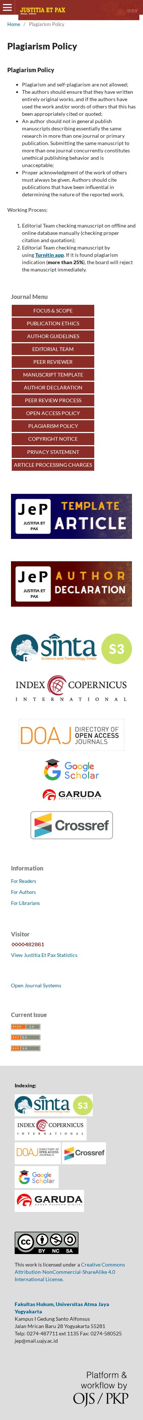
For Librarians (25, 903)
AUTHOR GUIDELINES (53, 336)
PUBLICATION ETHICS (53, 323)
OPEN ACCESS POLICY (53, 413)
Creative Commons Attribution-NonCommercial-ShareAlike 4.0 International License (70, 1271)
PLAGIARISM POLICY (53, 426)
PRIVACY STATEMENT (53, 452)
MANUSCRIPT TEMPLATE (53, 374)
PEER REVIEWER (53, 362)
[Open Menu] (7, 7)
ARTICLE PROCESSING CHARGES (53, 465)
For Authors (23, 892)
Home (13, 24)
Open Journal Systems (36, 985)
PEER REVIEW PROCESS (53, 400)
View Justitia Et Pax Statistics (44, 955)
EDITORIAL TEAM (53, 349)
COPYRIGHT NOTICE (53, 439)
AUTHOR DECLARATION (53, 387)
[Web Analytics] (28, 946)
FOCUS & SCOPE (53, 310)
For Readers (23, 881)
